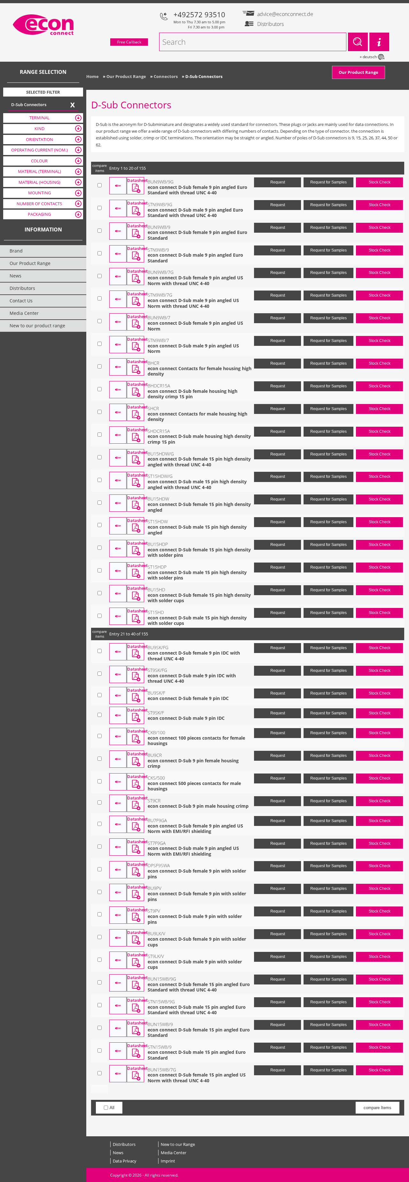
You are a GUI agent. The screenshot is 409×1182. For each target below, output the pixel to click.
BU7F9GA (157, 820)
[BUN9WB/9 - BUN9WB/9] (118, 231)
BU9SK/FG (158, 647)
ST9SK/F (156, 713)
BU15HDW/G (161, 454)
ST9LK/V (156, 956)
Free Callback (129, 42)
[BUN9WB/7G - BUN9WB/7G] (118, 276)
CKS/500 (156, 778)
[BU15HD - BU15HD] (118, 593)
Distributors (124, 1144)
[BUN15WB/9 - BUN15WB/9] (118, 1028)
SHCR (153, 408)
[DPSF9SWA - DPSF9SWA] (118, 869)
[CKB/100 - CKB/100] (118, 736)
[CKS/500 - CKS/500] (118, 782)
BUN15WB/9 (160, 1024)
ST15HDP (157, 567)
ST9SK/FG (157, 670)
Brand (16, 251)
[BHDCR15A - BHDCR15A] (118, 389)
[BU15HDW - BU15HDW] (118, 503)
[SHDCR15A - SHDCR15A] (118, 435)
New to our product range (37, 326)
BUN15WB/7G (162, 1070)
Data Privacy (124, 1161)
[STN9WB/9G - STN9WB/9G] (118, 208)
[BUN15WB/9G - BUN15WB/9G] (118, 983)
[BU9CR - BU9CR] (118, 759)
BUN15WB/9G (162, 979)
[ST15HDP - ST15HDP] (118, 571)
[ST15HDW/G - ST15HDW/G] (118, 480)
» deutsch (368, 56)
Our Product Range (358, 72)
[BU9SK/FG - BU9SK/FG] (118, 651)
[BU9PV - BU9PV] (118, 892)
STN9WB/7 (158, 340)
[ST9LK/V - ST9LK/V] (118, 960)
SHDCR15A (159, 431)
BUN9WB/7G (161, 272)
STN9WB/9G (160, 204)
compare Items (377, 1107)
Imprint (168, 1161)
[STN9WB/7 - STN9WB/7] (118, 344)
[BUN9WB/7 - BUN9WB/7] (118, 322)
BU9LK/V (156, 933)
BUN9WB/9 (159, 227)
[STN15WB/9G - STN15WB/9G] (118, 1005)
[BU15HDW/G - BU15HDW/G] (118, 457)
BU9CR (155, 755)
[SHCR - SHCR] (118, 412)
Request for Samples (328, 182)
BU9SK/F (156, 693)
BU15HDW (158, 499)
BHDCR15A (159, 386)
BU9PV (154, 888)
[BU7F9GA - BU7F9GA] (118, 824)
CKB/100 (156, 732)
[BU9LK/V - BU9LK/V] (118, 937)
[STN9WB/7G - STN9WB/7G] (118, 299)
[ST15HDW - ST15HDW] (118, 525)
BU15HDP (158, 544)
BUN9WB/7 (159, 318)
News (118, 1152)
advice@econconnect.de (281, 14)
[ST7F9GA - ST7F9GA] (118, 847)
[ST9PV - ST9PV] (118, 915)
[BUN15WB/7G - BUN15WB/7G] (118, 1073)
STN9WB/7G (160, 295)
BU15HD (156, 590)
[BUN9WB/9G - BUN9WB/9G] (118, 185)
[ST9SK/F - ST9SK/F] (118, 715)
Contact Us (21, 301)
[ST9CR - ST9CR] (118, 803)
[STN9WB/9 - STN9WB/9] (118, 253)
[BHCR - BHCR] (118, 367)
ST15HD (156, 612)
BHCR (153, 363)
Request (277, 182)
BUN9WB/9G (161, 182)
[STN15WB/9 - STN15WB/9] (118, 1051)
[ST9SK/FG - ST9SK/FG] (118, 674)
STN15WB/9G (161, 1002)
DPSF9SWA (159, 865)
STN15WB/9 (160, 1047)
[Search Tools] (379, 42)
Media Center (173, 1152)
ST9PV (154, 911)
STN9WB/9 (158, 250)
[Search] (358, 42)
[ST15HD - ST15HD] (118, 616)
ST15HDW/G (160, 476)
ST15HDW (158, 521)
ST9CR (154, 800)
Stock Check (379, 182)
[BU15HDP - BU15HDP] (118, 548)
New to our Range (178, 1144)
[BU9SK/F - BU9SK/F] (118, 695)
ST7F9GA (157, 843)
